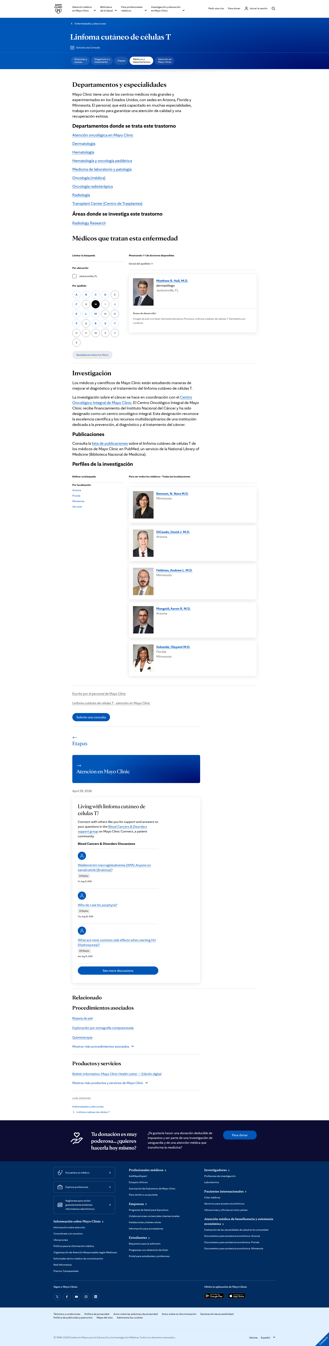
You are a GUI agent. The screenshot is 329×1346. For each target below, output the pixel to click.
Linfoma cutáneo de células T (120, 37)
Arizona (76, 490)
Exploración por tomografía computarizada (103, 1028)
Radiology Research (89, 222)
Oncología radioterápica (92, 186)
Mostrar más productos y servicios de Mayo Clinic (107, 1083)
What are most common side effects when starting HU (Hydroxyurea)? (117, 942)
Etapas (121, 60)
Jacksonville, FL (88, 276)
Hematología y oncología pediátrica (102, 160)
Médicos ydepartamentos (141, 60)
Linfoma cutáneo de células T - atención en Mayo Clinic (111, 703)
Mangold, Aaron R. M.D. (173, 608)
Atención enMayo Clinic (165, 60)
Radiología (81, 194)
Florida (76, 495)
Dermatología (83, 143)
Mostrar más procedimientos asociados (100, 1046)
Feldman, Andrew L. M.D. (174, 570)
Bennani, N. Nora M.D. (172, 493)
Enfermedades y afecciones (90, 23)
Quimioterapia (82, 1037)
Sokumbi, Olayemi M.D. (173, 647)
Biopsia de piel (82, 1018)
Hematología (83, 152)
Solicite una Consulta (88, 47)
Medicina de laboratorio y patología (102, 169)
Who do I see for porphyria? (97, 905)
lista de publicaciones (110, 443)
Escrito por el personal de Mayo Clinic (99, 693)
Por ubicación (80, 268)
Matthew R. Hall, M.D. (172, 281)
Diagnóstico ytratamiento (102, 60)
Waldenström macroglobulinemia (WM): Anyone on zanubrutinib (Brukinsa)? (114, 867)
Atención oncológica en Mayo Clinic (102, 134)
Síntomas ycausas (80, 60)
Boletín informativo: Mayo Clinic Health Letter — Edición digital (116, 1074)
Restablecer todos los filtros (92, 354)
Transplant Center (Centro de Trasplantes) (107, 203)
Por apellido (79, 285)
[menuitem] (80, 60)
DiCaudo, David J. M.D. (173, 532)
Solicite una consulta (91, 717)
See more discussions (118, 971)
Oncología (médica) (88, 177)
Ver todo (77, 506)
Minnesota (78, 501)
